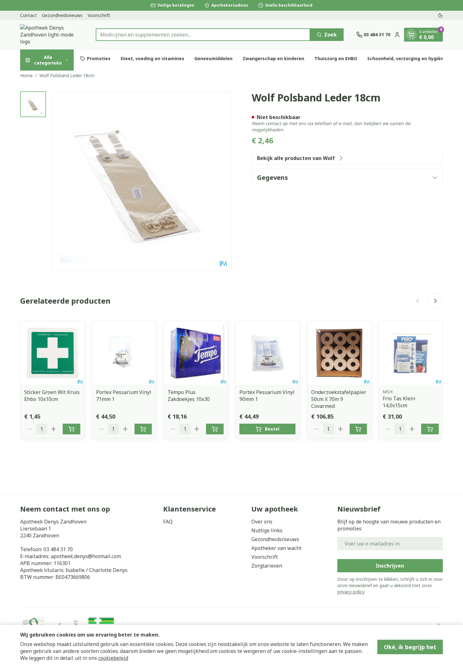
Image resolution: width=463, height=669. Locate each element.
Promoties (99, 58)
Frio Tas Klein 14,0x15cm (399, 402)
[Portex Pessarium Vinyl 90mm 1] (267, 353)
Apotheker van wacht (276, 548)
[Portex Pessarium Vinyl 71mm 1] (124, 353)
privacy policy (350, 592)
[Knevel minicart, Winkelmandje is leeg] (411, 34)
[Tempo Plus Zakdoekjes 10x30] (195, 353)
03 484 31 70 (58, 549)
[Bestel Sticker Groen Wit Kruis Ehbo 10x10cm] (71, 429)
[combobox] (203, 34)
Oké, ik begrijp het (410, 647)
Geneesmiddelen (213, 58)
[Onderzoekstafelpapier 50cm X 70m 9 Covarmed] (339, 353)
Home (26, 75)
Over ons (261, 521)
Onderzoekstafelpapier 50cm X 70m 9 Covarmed (338, 399)
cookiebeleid (113, 658)
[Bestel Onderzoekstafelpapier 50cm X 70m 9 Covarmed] (358, 429)
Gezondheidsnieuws (62, 15)
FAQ (168, 521)
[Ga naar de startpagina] (51, 34)
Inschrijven (390, 565)
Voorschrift (99, 15)
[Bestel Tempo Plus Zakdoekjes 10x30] (215, 429)
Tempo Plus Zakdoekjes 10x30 (189, 396)
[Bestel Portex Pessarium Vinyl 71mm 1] (143, 429)
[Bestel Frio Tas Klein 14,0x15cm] (430, 429)
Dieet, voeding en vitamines (152, 58)
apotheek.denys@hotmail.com (86, 556)
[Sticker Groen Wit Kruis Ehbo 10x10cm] (52, 353)
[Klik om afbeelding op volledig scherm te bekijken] (142, 181)
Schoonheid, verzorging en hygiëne (406, 58)
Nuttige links (267, 530)
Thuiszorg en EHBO (335, 58)
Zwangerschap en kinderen (273, 58)
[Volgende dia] (435, 300)
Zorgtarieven (266, 565)
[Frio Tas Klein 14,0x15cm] (411, 353)
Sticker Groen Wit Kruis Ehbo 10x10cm (52, 396)
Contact (28, 15)
